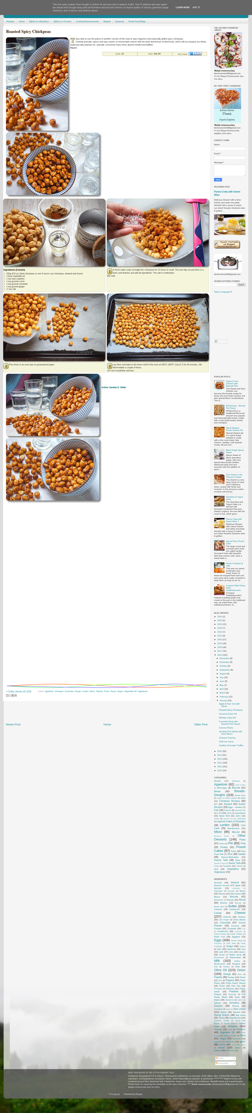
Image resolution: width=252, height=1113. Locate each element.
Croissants (238, 931)
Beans (217, 897)
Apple (237, 885)
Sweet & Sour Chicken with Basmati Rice (232, 383)
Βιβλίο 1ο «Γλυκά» (62, 21)
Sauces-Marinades (230, 857)
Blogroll (106, 21)
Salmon (217, 1003)
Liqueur (241, 952)
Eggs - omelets (235, 807)
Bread (217, 791)
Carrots (218, 913)
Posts (220, 1058)
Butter (232, 906)
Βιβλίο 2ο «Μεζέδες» (39, 21)
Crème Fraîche (236, 934)
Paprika (99, 691)
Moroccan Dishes (221, 836)
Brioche (223, 903)
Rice (230, 854)
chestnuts (229, 1042)
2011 (219, 766)
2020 (220, 639)
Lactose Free (228, 819)
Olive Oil (220, 970)
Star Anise (240, 1015)
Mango (222, 955)
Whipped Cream (230, 1036)
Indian (229, 813)
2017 (220, 651)
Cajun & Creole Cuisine (227, 798)
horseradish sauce (238, 1045)
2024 (220, 624)
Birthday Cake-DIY (227, 718)
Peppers (230, 980)
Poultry (224, 847)
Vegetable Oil (130, 691)
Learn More (183, 7)
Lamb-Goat (241, 819)
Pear (220, 980)
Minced (235, 832)
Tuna (230, 1030)
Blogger (138, 1094)
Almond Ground (221, 885)
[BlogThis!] (7, 695)
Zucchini (236, 1039)
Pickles (222, 844)
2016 (220, 655)
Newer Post (13, 724)
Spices (223, 1012)
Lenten (85, 691)
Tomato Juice (229, 1023)
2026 (220, 617)
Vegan (120, 691)
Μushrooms (230, 1051)
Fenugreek (218, 943)
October (224, 666)
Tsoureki (227, 866)
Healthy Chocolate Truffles (231, 745)
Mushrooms (219, 964)
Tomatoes (233, 1026)
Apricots (218, 888)
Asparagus (218, 891)
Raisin (217, 1000)
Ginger (78, 691)
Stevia (221, 1018)
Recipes (10, 21)
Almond (235, 882)
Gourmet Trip (240, 810)
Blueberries (218, 900)
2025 (220, 620)
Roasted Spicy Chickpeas (231, 710)
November (225, 662)
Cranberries (222, 931)
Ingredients (240, 813)
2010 (220, 770)
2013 (220, 759)
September (225, 670)
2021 (220, 636)
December (225, 658)
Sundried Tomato (221, 1021)
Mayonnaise (235, 957)
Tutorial (239, 866)
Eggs (217, 940)
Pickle (222, 986)
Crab (243, 929)
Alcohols (218, 883)
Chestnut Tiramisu (227, 738)
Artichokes (236, 888)
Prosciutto (232, 994)
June (222, 681)
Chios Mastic (239, 920)
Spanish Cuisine (219, 863)
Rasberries (229, 1000)
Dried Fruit (219, 937)
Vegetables (233, 869)
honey (222, 1044)
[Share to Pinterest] (15, 695)
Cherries (227, 917)
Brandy (230, 900)
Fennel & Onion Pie (228, 714)
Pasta (242, 839)
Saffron (240, 1000)
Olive (237, 967)
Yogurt (222, 1038)
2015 (220, 751)
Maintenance (233, 828)
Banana (222, 894)
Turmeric (240, 1029)
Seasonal (119, 21)
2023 (220, 628)
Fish (216, 810)
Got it (196, 7)
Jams (238, 816)
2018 (220, 647)
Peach (242, 977)
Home (22, 21)
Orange (227, 974)
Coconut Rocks (226, 728)
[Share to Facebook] (12, 695)
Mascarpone (219, 958)
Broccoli (238, 903)
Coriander (69, 691)
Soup (237, 860)
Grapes (242, 946)
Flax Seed (231, 943)
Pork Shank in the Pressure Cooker (234, 476)
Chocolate (225, 922)
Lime (231, 952)
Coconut (235, 926)
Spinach (236, 1012)
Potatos (217, 994)
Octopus (226, 967)
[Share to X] (10, 695)
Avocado (231, 891)
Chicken (241, 917)
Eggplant (236, 937)
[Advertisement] (123, 62)
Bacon (242, 891)
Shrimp (235, 1006)
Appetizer (49, 691)
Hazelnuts (231, 949)
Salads (241, 854)
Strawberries (235, 1018)
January (224, 700)
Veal (216, 869)
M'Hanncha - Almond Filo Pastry (235, 407)
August (223, 674)
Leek (221, 952)
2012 (220, 763)
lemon (221, 1047)
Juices (216, 819)
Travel (216, 866)
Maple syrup (235, 955)
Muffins (237, 961)
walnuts (217, 1050)
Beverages (222, 788)
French (227, 810)
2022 (220, 632)
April (222, 689)
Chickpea (59, 691)
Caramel (218, 909)
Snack (113, 691)
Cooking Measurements (87, 21)
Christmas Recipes (229, 801)
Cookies (218, 929)
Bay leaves (236, 894)
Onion (241, 970)
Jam (243, 949)
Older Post (201, 724)
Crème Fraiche (220, 934)
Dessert (228, 804)
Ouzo (240, 974)
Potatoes (233, 991)
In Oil (219, 813)
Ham (219, 949)
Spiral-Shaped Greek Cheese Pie (234, 429)
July (222, 677)
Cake (243, 798)
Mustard (236, 964)
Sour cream (239, 1009)
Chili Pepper (224, 920)
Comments (223, 1063)
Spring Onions (221, 1015)
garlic (242, 1041)
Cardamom (234, 909)
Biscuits (236, 787)
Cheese (240, 913)
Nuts (216, 967)
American (236, 781)
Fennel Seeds (237, 941)
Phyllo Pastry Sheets (236, 983)
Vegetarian (143, 691)
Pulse (106, 691)
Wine (242, 1035)
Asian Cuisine (240, 785)
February (224, 697)
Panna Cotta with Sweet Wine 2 (234, 520)
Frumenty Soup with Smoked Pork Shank (229, 722)
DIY (215, 804)
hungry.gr (115, 1094)
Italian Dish (224, 816)
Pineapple (218, 989)
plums (237, 1048)
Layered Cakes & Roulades (231, 821)
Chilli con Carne (226, 742)
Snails (228, 1009)
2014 (220, 755)
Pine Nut (235, 986)
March (223, 693)
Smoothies (218, 1009)
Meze (92, 691)
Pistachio (230, 989)
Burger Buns (240, 795)
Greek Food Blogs (137, 21)
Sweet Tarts (235, 863)
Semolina (234, 1002)
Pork (243, 843)
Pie (230, 843)
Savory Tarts (221, 860)
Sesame (218, 1006)
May (222, 685)
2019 (220, 643)
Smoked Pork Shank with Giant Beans (230, 732)
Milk (217, 961)
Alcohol (217, 781)
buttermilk (218, 1042)
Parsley (231, 977)
